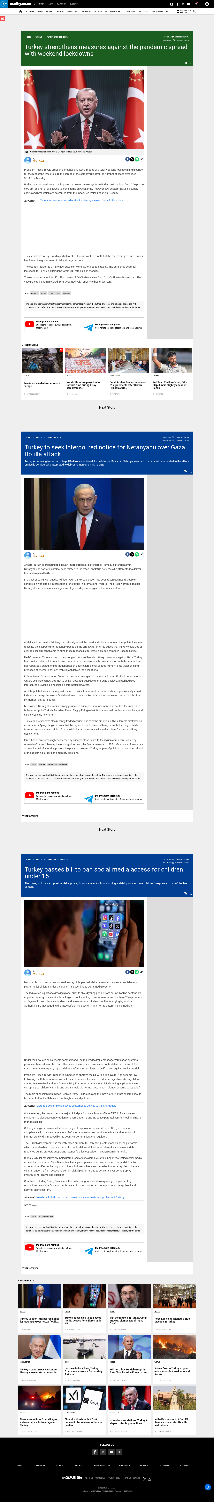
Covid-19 (34, 293)
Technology (130, 11)
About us (89, 1478)
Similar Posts (26, 1280)
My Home (30, 11)
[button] (4, 4)
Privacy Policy (114, 1478)
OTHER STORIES (30, 345)
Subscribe (74, 4)
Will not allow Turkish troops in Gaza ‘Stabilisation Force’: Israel (128, 1371)
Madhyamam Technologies (102, 1491)
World (49, 11)
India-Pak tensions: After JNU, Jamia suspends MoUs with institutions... (172, 1422)
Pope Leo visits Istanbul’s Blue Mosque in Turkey (172, 1320)
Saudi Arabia (115, 376)
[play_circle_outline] (42, 360)
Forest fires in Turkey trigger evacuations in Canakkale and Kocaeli (172, 1371)
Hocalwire (128, 1491)
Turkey (43, 293)
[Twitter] (132, 159)
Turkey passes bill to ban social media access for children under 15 (104, 873)
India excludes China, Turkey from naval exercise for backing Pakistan (83, 1371)
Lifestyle (143, 11)
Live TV (50, 4)
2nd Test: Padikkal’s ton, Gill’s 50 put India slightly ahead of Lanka (170, 385)
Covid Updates (54, 293)
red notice (63, 764)
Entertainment (112, 11)
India (40, 11)
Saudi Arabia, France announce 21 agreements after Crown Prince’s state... (128, 385)
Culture (164, 1465)
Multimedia (157, 11)
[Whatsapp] (137, 159)
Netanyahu (52, 764)
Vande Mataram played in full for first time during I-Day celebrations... (84, 385)
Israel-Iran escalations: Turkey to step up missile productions (129, 1422)
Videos (26, 376)
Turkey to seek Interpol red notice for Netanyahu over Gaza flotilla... (39, 1320)
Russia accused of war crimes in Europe (42, 385)
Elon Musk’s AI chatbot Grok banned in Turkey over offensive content (83, 1422)
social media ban (46, 1217)
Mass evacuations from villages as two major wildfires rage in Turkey (38, 1422)
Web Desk (38, 161)
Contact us (100, 1478)
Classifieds (61, 4)
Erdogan (66, 293)
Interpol (42, 764)
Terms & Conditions (131, 1478)
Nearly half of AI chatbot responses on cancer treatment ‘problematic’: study (74, 1197)
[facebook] (127, 159)
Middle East (73, 11)
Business (86, 11)
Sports (98, 11)
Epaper (41, 4)
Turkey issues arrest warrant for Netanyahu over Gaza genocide (39, 1371)
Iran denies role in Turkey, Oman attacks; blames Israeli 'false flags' (128, 1320)
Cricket (156, 376)
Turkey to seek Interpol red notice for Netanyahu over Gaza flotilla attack (81, 200)
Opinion (59, 11)
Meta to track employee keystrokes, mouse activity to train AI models (70, 1105)
